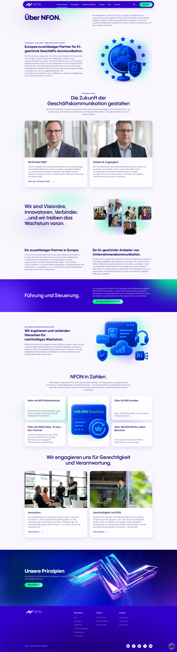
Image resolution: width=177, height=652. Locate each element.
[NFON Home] (34, 4)
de (134, 5)
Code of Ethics (78, 636)
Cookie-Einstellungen (81, 628)
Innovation (75, 5)
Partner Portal (100, 617)
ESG (109, 5)
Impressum (77, 621)
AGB (75, 617)
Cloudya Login (124, 617)
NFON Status (123, 625)
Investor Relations (89, 5)
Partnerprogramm (102, 621)
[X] (145, 646)
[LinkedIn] (128, 646)
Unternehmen (62, 5)
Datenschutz (78, 625)
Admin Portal (123, 621)
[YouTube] (150, 646)
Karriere (117, 5)
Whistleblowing (79, 632)
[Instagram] (139, 646)
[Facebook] (134, 646)
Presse (101, 5)
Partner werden (101, 625)
